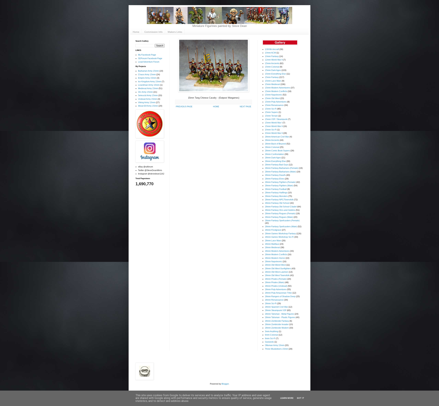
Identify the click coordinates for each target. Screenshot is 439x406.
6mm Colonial (271, 335)
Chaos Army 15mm (147, 74)
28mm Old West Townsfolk (277, 275)
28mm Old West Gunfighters (278, 268)
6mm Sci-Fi (270, 338)
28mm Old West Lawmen (276, 272)
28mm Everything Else (275, 161)
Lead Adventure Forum (148, 62)
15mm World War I (273, 123)
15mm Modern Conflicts (276, 91)
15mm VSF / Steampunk (276, 119)
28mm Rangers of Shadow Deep (280, 296)
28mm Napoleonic (273, 261)
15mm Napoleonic (273, 95)
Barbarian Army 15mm (148, 71)
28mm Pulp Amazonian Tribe (278, 293)
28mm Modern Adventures (277, 251)
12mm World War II (274, 60)
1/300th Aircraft (272, 49)
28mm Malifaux (272, 244)
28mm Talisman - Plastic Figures (280, 317)
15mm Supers (271, 112)
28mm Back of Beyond (275, 144)
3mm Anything (271, 331)
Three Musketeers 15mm (276, 349)
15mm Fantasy (272, 77)
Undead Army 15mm (147, 99)
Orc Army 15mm (145, 92)
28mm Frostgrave (273, 230)
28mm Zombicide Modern (277, 328)
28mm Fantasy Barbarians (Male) (280, 172)
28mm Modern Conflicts (276, 254)
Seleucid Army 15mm (148, 95)
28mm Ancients (272, 140)
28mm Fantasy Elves (274, 179)
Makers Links (175, 32)
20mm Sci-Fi (271, 130)
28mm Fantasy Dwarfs (275, 175)
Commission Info (153, 32)
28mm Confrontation (274, 154)
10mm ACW (270, 53)
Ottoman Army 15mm (274, 345)
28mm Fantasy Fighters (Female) (280, 182)
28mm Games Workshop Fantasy (280, 233)
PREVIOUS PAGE (184, 106)
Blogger (225, 384)
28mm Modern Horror (275, 258)
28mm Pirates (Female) (276, 279)
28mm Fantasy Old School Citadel (281, 206)
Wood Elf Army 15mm (148, 106)
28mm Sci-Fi (271, 303)
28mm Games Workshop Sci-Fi (279, 237)
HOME (216, 106)
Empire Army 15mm (147, 78)
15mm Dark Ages (273, 70)
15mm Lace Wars (273, 81)
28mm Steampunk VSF (275, 310)
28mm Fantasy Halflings (276, 192)
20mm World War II (274, 133)
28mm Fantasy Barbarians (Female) (281, 168)
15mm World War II (274, 126)
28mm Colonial (272, 147)
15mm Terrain (271, 116)
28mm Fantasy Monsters (276, 196)
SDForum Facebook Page (150, 58)
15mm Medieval (272, 84)
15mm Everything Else (275, 74)
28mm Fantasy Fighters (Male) (279, 185)
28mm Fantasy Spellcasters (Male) (281, 226)
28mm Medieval (272, 247)
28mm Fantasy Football (276, 189)
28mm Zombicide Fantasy (277, 321)
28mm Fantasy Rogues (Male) (279, 217)
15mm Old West (272, 98)
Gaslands (269, 342)
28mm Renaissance (274, 300)
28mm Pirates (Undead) (276, 286)
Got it (300, 398)
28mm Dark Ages (273, 157)
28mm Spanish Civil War (276, 307)
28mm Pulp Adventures (276, 289)
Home (136, 32)
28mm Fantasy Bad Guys (276, 164)
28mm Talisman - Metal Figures (279, 314)
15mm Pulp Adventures (276, 102)
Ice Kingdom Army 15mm (149, 81)
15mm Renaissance (274, 105)
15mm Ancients (272, 63)
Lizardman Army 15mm (148, 85)
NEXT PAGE (245, 106)
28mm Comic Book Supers (277, 150)
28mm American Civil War (277, 137)
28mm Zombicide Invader (277, 324)
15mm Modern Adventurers (277, 88)
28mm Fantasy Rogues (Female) (280, 213)
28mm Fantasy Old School (277, 203)
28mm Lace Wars (273, 240)
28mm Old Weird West (275, 265)
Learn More (286, 398)
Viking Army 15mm (146, 102)
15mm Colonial (272, 67)
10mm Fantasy (272, 56)
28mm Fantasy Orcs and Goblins (280, 210)
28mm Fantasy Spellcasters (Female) (282, 220)
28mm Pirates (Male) (274, 282)
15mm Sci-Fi (271, 109)
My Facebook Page (147, 55)
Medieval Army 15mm (148, 88)
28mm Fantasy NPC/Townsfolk (279, 199)
